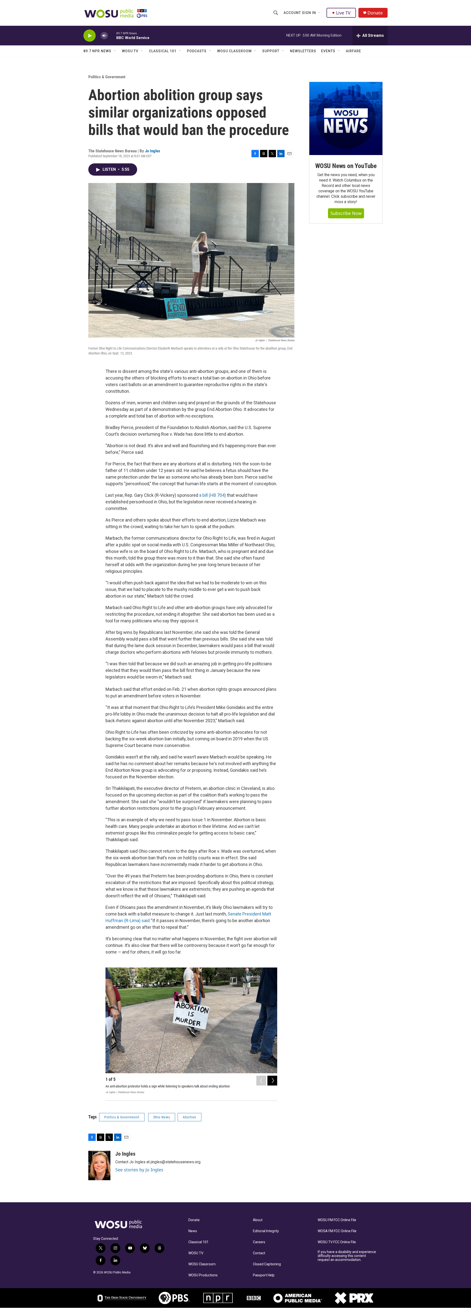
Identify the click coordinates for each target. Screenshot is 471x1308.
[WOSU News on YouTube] (345, 118)
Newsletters (303, 51)
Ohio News (161, 1117)
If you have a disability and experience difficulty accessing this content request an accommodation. (347, 1256)
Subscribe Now (346, 213)
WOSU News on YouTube (346, 166)
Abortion (189, 1117)
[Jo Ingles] (99, 1165)
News (192, 1231)
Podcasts (197, 51)
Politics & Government (106, 76)
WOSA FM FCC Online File (337, 1231)
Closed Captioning (267, 1264)
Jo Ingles (152, 150)
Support (270, 51)
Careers (259, 1242)
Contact (259, 1253)
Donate (375, 12)
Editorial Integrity (266, 1231)
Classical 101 (162, 51)
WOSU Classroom (234, 51)
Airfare (353, 51)
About (257, 1220)
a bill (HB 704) (212, 495)
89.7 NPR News (97, 51)
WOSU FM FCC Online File (337, 1220)
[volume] (104, 35)
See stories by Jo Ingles (139, 1170)
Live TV (343, 13)
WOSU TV (130, 51)
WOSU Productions (203, 1275)
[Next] (272, 1081)
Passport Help (264, 1275)
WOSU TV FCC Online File (337, 1242)
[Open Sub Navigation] (320, 13)
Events (328, 51)
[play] (89, 36)
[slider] (112, 35)
